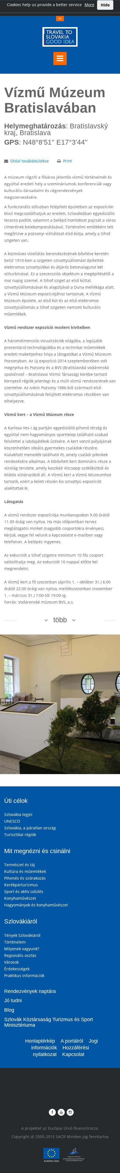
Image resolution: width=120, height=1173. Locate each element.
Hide (105, 5)
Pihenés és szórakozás (25, 878)
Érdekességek (17, 968)
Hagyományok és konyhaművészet (36, 905)
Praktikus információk (24, 975)
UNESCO (12, 821)
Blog (9, 1010)
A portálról (72, 1041)
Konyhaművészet (20, 898)
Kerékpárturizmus (21, 884)
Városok (11, 962)
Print (67, 161)
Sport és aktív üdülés (23, 891)
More (89, 4)
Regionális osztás (20, 955)
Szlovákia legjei (18, 814)
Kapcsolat (73, 1054)
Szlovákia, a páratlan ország (30, 827)
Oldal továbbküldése (29, 161)
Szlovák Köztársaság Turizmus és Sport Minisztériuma (48, 1022)
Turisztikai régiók (20, 834)
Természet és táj (19, 864)
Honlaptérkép (40, 1041)
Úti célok (16, 800)
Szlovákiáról (20, 921)
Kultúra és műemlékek (25, 871)
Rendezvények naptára (30, 991)
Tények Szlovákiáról (22, 935)
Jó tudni (13, 1000)
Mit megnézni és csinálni (37, 851)
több (60, 620)
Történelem (15, 942)
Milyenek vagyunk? (21, 948)
